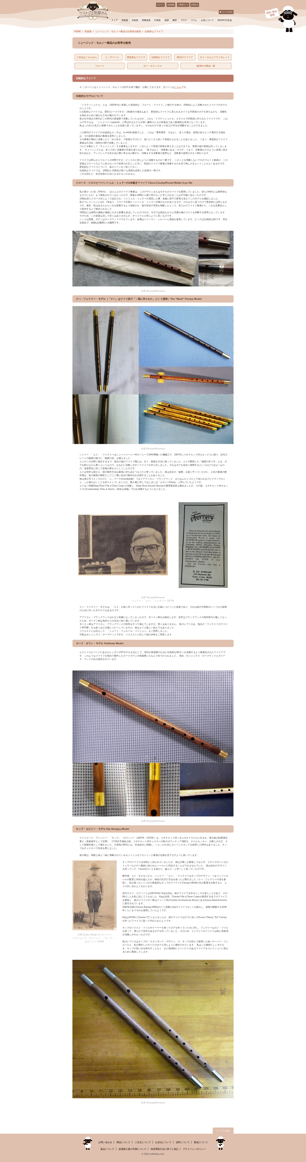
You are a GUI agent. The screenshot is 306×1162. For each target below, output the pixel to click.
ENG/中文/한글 (225, 20)
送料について (183, 1142)
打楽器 (157, 20)
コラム (194, 20)
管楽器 (125, 20)
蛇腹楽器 (146, 20)
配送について (201, 1142)
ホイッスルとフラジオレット (215, 57)
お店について (207, 20)
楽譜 (167, 20)
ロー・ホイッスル (152, 66)
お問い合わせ (105, 1142)
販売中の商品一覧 (206, 66)
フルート (99, 66)
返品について (107, 1149)
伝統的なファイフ (160, 57)
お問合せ (194, 5)
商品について (123, 1142)
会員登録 (170, 5)
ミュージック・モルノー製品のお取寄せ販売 (118, 31)
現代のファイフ (185, 57)
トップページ (112, 57)
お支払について (163, 1142)
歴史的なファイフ (136, 57)
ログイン (160, 5)
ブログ (184, 20)
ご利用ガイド (183, 5)
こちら (178, 87)
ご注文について (143, 1142)
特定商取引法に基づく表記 (164, 1149)
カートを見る (227, 12)
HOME (77, 31)
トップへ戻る (223, 1130)
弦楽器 (135, 20)
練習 (174, 20)
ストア (114, 20)
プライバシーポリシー (194, 1149)
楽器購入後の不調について (132, 1149)
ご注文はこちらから (86, 57)
